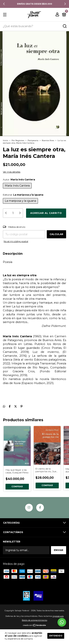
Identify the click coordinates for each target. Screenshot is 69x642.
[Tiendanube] (35, 625)
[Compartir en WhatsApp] (4, 406)
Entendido (55, 635)
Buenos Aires (48, 140)
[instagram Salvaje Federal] (29, 507)
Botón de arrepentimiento (34, 620)
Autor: (19, 179)
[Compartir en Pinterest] (22, 406)
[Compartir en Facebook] (10, 406)
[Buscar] (64, 26)
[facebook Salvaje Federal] (40, 507)
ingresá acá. (58, 616)
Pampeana (33, 140)
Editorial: (23, 194)
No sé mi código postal (16, 241)
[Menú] (5, 14)
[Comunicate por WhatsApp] (62, 622)
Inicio (5, 140)
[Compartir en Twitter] (15, 406)
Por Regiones (18, 140)
